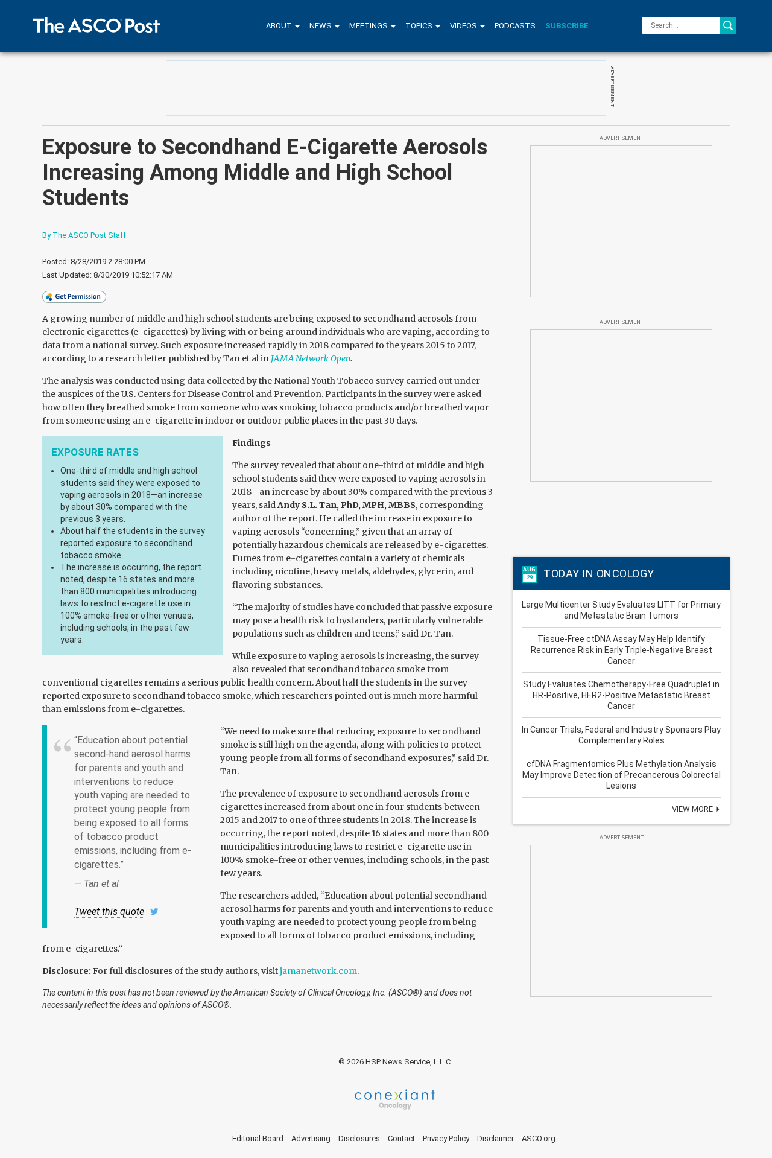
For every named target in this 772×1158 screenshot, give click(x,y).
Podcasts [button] (515, 25)
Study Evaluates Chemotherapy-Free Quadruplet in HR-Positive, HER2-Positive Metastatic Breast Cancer (621, 695)
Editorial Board (257, 1138)
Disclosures (359, 1138)
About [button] (280, 25)
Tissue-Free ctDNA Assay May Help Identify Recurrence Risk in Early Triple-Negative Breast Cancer (621, 650)
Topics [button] (419, 25)
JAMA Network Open (310, 358)
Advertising (311, 1138)
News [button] (321, 25)
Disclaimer (495, 1138)
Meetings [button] (369, 25)
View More (693, 808)
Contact (401, 1138)
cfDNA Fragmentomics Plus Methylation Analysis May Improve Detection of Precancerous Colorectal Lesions (621, 775)
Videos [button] (464, 25)
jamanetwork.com (318, 971)
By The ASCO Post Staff (84, 235)
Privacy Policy (446, 1138)
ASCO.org (538, 1138)
